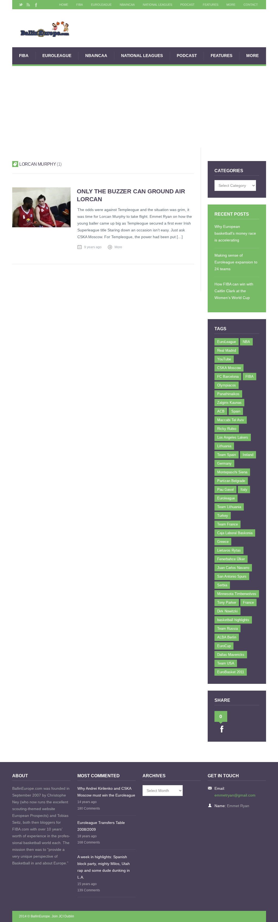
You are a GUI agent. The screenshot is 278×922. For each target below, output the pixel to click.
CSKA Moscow (229, 368)
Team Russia (227, 629)
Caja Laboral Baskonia (234, 533)
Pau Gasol (225, 489)
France (248, 602)
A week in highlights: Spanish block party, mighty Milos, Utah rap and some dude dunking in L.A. (103, 867)
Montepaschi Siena (232, 472)
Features (210, 4)
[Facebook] (36, 5)
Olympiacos (226, 385)
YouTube (224, 359)
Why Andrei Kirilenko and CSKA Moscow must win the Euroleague (106, 791)
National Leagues (157, 4)
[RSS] (28, 5)
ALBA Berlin (226, 637)
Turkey (222, 516)
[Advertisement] (139, 107)
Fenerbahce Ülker (231, 559)
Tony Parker (226, 602)
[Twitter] (21, 5)
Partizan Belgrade (231, 481)
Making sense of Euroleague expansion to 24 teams (235, 262)
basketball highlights (233, 620)
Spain (235, 411)
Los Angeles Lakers (232, 437)
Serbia (222, 585)
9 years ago (93, 247)
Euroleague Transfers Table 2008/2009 (101, 826)
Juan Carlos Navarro (233, 568)
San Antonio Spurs (232, 576)
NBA (246, 342)
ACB (221, 411)
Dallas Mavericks (230, 655)
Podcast (187, 4)
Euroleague (226, 498)
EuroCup (224, 646)
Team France (227, 524)
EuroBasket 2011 (230, 672)
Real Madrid (226, 350)
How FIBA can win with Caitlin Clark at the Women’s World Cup (233, 291)
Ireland (248, 455)
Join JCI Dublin (63, 916)
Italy (244, 489)
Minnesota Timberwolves (236, 594)
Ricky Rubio (226, 429)
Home (63, 4)
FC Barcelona (228, 377)
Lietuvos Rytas (229, 550)
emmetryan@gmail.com (234, 795)
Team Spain (226, 455)
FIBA (79, 4)
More (230, 4)
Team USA (225, 663)
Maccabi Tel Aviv (230, 420)
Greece (223, 542)
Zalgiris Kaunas (229, 403)
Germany (224, 463)
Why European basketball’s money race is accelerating (235, 233)
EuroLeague (101, 4)
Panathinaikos (228, 394)
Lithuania (224, 446)
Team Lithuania (229, 507)
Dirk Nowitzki (227, 611)
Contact (251, 4)
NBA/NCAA (127, 4)
